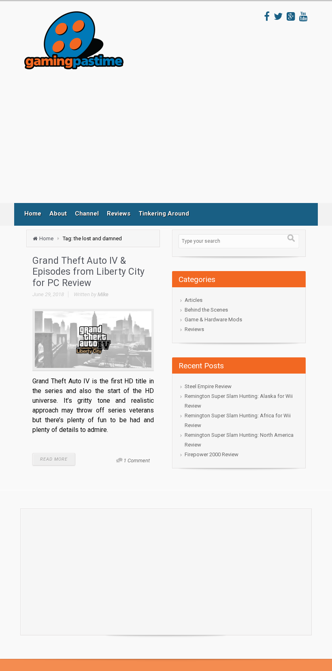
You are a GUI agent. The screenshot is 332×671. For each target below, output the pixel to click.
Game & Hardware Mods (213, 319)
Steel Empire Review (208, 386)
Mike (103, 294)
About (58, 213)
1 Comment (136, 460)
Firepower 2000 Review (211, 454)
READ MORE (54, 459)
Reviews (118, 213)
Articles (193, 300)
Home (32, 213)
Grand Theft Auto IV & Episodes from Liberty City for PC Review (88, 271)
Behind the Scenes (206, 310)
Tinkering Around (163, 213)
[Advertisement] (173, 136)
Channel (87, 213)
